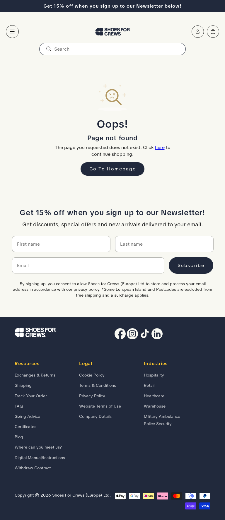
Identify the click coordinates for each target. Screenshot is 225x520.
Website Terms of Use (100, 406)
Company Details (95, 416)
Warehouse (155, 406)
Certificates (25, 426)
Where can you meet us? (38, 447)
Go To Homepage (112, 169)
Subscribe (191, 265)
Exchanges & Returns (35, 375)
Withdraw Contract (33, 468)
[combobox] (112, 49)
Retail (149, 385)
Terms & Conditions (97, 385)
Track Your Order (31, 395)
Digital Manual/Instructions (40, 457)
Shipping (23, 385)
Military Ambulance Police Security (162, 420)
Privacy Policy (92, 395)
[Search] (48, 49)
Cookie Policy (92, 375)
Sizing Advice (27, 416)
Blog (19, 436)
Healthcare (154, 395)
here (160, 147)
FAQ (19, 406)
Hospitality (154, 375)
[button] (12, 31)
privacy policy (86, 289)
